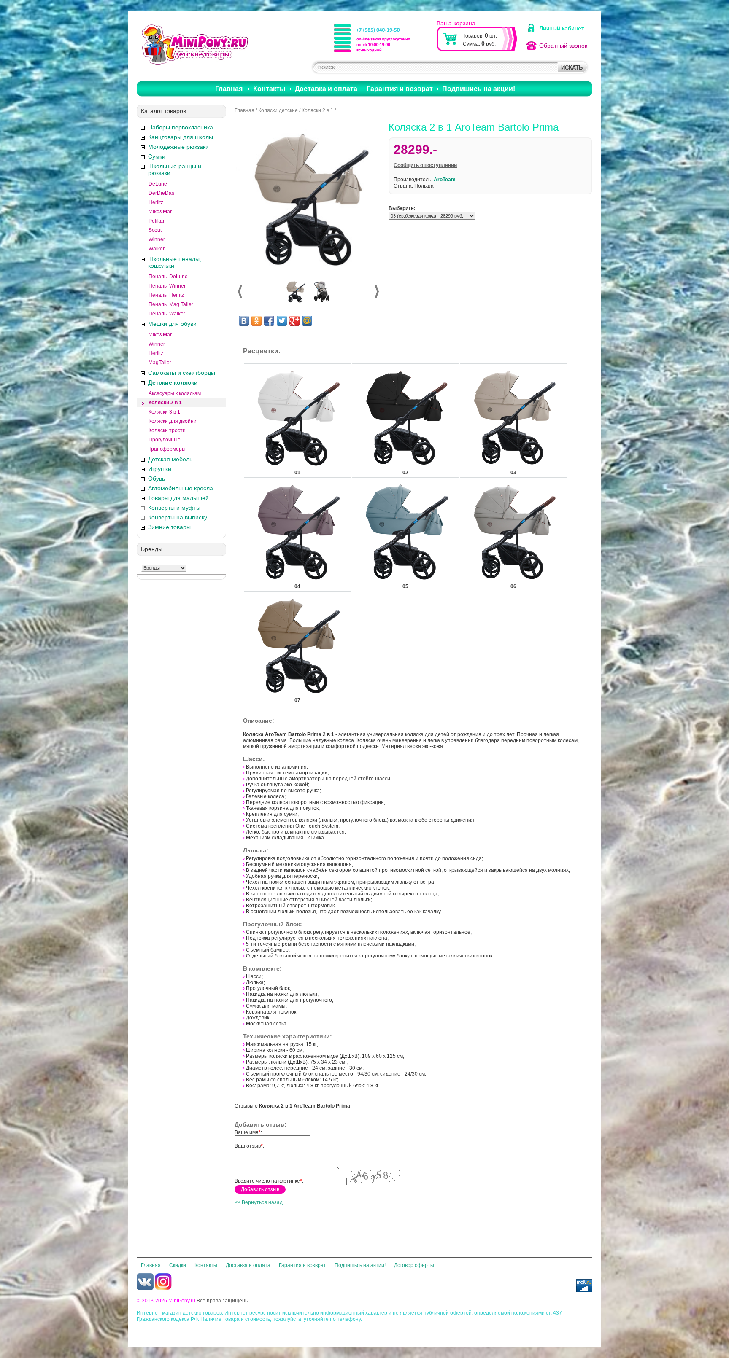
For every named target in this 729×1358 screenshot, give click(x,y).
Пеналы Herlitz (166, 295)
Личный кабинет (561, 28)
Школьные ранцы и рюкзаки (174, 169)
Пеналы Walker (166, 314)
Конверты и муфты (174, 507)
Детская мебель (170, 459)
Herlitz (155, 202)
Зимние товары (169, 527)
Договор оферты (414, 1265)
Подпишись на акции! (478, 88)
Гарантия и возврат (400, 88)
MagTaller (159, 363)
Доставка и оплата (326, 88)
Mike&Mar (160, 212)
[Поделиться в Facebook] (269, 321)
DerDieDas (161, 193)
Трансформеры (167, 449)
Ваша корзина (456, 23)
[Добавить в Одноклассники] (256, 321)
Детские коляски (173, 382)
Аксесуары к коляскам (174, 393)
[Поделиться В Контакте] (244, 321)
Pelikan (157, 221)
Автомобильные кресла (180, 488)
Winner (156, 239)
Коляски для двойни (172, 421)
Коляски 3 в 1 (164, 412)
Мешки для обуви (172, 323)
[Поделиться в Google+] (294, 321)
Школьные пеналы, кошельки (174, 262)
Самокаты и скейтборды (181, 372)
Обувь (156, 478)
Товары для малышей (178, 498)
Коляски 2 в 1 (165, 403)
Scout (155, 230)
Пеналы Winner (167, 286)
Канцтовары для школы (180, 137)
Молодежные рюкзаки (178, 146)
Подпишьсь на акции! (360, 1265)
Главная (229, 88)
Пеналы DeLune (168, 277)
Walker (156, 249)
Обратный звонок (563, 45)
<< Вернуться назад (259, 1202)
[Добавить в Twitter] (282, 321)
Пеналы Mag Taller (170, 304)
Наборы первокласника (180, 127)
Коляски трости (167, 430)
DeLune (157, 184)
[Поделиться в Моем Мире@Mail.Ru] (307, 321)
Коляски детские (278, 110)
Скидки (177, 1265)
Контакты (269, 88)
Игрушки (159, 468)
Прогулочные (164, 440)
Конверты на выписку (177, 517)
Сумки (156, 156)
